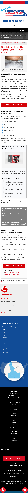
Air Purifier (14, 405)
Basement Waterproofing (14, 398)
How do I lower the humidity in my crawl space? (12, 209)
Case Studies (14, 436)
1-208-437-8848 (14, 471)
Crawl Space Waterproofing (12, 272)
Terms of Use (15, 483)
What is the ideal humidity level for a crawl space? (13, 214)
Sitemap (21, 483)
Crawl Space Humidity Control (9, 309)
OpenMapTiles (10, 379)
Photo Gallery (4, 312)
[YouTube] (8, 449)
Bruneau (5, 337)
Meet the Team (14, 418)
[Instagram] (6, 449)
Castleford (5, 342)
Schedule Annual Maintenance (14, 3)
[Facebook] (4, 449)
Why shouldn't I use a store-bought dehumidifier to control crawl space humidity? (13, 223)
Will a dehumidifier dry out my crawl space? (13, 219)
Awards (14, 413)
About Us (14, 411)
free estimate (4, 282)
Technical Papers (14, 415)
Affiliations (14, 425)
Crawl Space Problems (6, 298)
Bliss (4, 335)
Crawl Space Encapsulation (12, 274)
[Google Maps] (2, 449)
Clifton (4, 343)
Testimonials (14, 433)
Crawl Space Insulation (7, 310)
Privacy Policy (8, 483)
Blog (14, 420)
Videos (14, 443)
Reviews (14, 438)
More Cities (5, 352)
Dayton (4, 345)
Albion (4, 331)
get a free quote (14, 458)
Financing (14, 422)
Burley (4, 340)
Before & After (14, 445)
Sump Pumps (14, 400)
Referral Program (14, 427)
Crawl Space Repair (7, 294)
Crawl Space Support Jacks (8, 303)
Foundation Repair (14, 393)
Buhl (4, 338)
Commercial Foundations (14, 402)
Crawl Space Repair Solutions (8, 301)
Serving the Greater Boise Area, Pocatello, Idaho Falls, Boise (14, 24)
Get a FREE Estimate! (14, 105)
